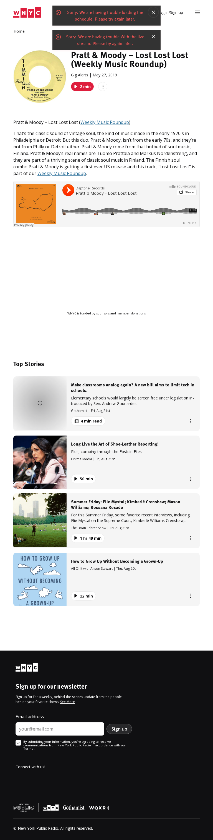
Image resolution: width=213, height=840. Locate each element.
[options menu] (102, 86)
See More (67, 701)
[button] (106, 403)
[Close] (153, 12)
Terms (28, 748)
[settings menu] (197, 12)
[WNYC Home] (27, 12)
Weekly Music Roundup (104, 122)
